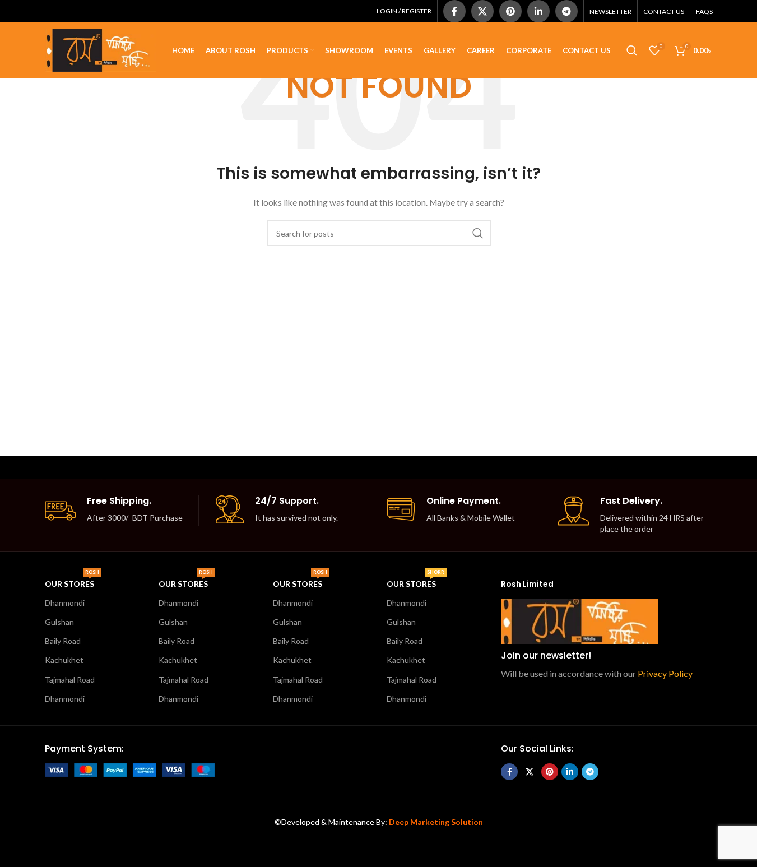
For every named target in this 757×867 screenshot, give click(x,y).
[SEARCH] (478, 233)
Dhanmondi (65, 603)
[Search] (632, 50)
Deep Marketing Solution (436, 822)
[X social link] (482, 11)
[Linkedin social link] (538, 11)
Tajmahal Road (70, 679)
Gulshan (59, 622)
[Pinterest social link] (510, 11)
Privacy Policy (665, 673)
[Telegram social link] (566, 11)
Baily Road (63, 641)
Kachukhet (64, 660)
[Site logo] (101, 49)
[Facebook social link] (454, 11)
